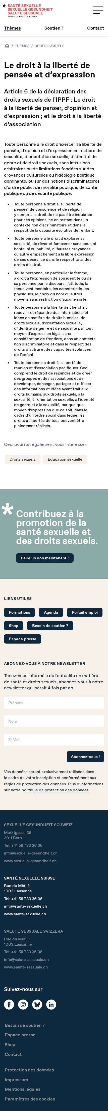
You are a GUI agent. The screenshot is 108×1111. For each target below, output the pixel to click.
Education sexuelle (65, 459)
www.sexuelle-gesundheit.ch (30, 860)
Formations (19, 612)
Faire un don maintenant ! (45, 558)
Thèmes (12, 28)
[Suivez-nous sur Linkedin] (51, 1005)
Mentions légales (22, 1089)
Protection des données (29, 1070)
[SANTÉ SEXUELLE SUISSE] (28, 10)
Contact (95, 28)
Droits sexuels (49, 46)
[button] (97, 1099)
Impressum (16, 1080)
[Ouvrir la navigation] (98, 10)
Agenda (51, 612)
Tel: (23, 845)
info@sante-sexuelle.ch (25, 906)
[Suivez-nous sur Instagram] (23, 1005)
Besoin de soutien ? (50, 625)
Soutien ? (54, 28)
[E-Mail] (54, 741)
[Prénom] (54, 704)
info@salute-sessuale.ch (26, 959)
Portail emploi (85, 612)
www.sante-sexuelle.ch (25, 914)
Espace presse (22, 639)
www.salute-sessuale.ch (26, 967)
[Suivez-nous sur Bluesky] (37, 1005)
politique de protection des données (55, 790)
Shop (13, 625)
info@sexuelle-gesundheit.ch (31, 853)
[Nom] (54, 722)
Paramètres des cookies (30, 1099)
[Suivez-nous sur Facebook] (9, 1005)
